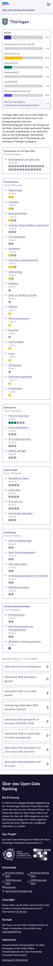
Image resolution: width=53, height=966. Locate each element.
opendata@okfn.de (11, 931)
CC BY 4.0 (21, 911)
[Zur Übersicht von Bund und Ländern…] (48, 7)
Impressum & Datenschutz (15, 959)
